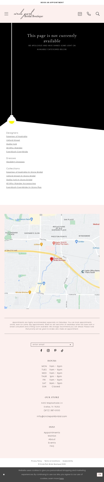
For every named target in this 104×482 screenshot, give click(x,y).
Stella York (11, 144)
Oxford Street (13, 140)
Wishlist (52, 436)
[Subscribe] (70, 345)
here (61, 479)
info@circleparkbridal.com (52, 417)
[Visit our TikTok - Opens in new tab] (62, 350)
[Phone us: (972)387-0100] (88, 14)
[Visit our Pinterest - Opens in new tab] (55, 350)
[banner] (28, 14)
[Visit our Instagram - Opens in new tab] (48, 350)
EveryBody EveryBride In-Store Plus (23, 187)
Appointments (52, 433)
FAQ (52, 446)
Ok (99, 475)
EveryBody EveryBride (17, 152)
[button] (6, 14)
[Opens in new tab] (52, 261)
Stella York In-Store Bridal (19, 180)
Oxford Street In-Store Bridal (21, 176)
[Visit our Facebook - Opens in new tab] (41, 350)
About (52, 439)
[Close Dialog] (4, 474)
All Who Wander (14, 148)
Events (52, 443)
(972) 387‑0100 (52, 411)
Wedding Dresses (15, 162)
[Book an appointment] (79, 14)
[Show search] (97, 14)
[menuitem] (6, 14)
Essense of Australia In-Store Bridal (24, 172)
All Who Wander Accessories (21, 184)
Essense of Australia (16, 137)
